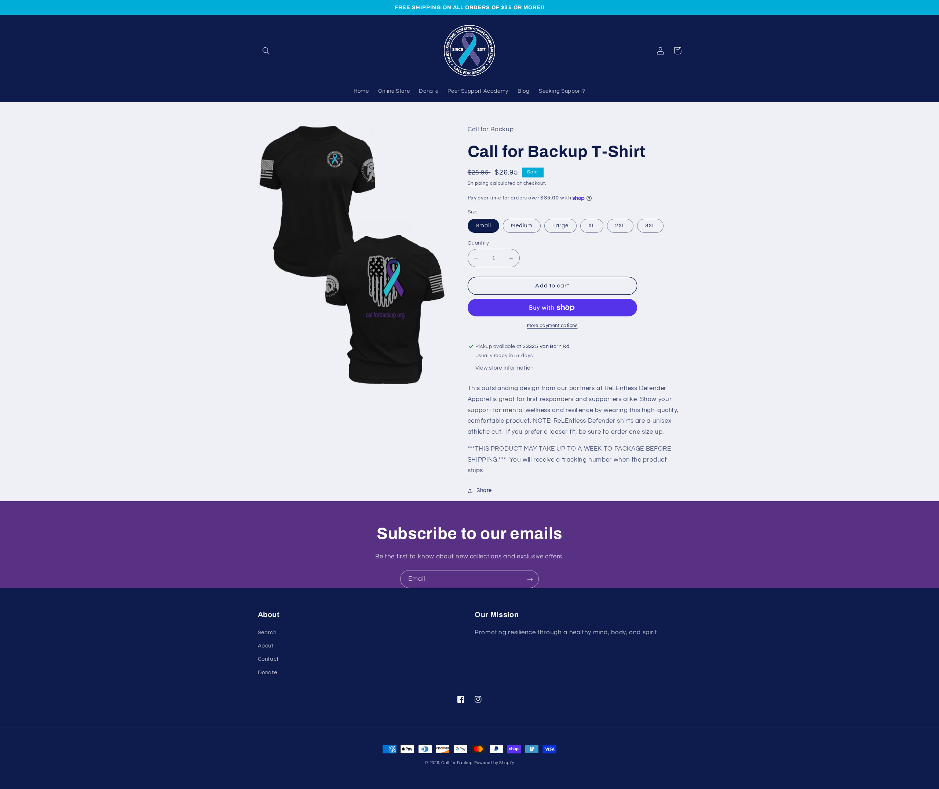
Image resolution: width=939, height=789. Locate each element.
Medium (522, 225)
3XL (650, 225)
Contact (268, 659)
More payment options (552, 325)
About (266, 646)
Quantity (478, 243)
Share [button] (484, 490)
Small (483, 225)
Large (560, 225)
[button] (266, 50)
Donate (267, 672)
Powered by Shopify (494, 763)
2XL (620, 225)
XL (591, 225)
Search (267, 632)
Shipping (478, 183)
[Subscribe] (530, 579)
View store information (504, 368)
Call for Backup (457, 763)
